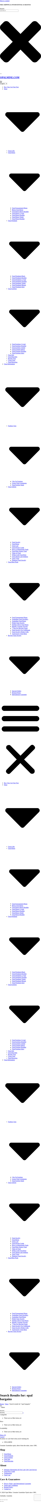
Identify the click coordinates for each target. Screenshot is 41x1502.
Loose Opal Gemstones (19, 483)
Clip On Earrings (17, 481)
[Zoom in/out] (1, 1499)
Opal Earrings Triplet (18, 348)
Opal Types (15, 558)
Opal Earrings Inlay (18, 353)
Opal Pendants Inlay (18, 287)
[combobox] (9, 11)
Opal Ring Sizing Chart (19, 551)
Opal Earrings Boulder (19, 351)
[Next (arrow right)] (3, 1501)
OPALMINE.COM (9, 77)
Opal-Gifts (11, 151)
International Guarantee (19, 694)
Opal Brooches (12, 362)
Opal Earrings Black (18, 349)
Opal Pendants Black (18, 276)
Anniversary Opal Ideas (19, 634)
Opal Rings (15, 544)
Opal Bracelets (12, 357)
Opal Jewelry (16, 542)
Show (3, 1435)
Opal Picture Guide (18, 547)
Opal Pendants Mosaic (19, 285)
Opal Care (15, 546)
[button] (20, 739)
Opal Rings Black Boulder (20, 211)
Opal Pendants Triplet (19, 283)
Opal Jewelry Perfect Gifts (20, 632)
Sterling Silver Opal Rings (20, 625)
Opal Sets (11, 355)
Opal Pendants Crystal (19, 280)
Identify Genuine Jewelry (20, 626)
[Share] (5, 1499)
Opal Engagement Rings (19, 208)
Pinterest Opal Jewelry (19, 560)
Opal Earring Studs (18, 485)
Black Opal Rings (17, 210)
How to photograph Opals (20, 549)
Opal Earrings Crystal (19, 344)
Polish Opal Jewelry (18, 623)
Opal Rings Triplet (18, 217)
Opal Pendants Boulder (19, 278)
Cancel (2, 1437)
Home (2, 1404)
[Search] (1, 73)
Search (2, 1412)
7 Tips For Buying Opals (20, 628)
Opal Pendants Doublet (19, 281)
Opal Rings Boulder (18, 219)
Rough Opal (12, 358)
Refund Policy (16, 693)
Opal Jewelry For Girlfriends (21, 630)
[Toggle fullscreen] (3, 1499)
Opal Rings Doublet (18, 215)
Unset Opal (11, 360)
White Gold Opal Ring (19, 555)
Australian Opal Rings (19, 621)
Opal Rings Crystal (18, 213)
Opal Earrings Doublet (19, 346)
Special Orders (16, 691)
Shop (6, 1404)
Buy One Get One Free (11, 87)
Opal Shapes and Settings (20, 556)
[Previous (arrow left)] (1, 1501)
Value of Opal (16, 553)
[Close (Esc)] (7, 1499)
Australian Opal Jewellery (20, 619)
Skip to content (4, 1)
